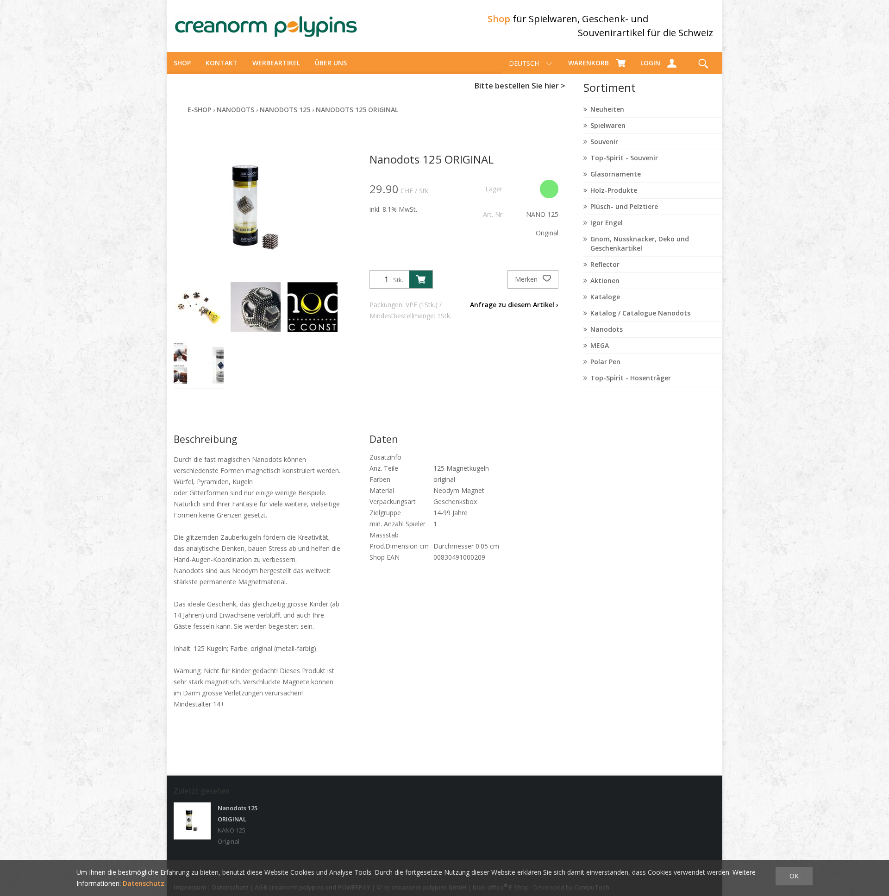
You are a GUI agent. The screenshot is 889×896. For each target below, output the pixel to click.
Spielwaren (608, 125)
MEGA (599, 345)
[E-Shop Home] (266, 26)
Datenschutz (143, 883)
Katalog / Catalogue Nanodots (640, 313)
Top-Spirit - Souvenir (624, 157)
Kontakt (222, 62)
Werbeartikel (276, 62)
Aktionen (605, 280)
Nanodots (606, 329)
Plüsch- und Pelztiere (624, 206)
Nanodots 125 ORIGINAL (357, 109)
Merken (527, 279)
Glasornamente (615, 174)
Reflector (605, 264)
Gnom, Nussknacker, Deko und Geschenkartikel (639, 243)
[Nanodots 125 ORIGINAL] (192, 820)
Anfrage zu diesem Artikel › (514, 304)
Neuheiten (607, 109)
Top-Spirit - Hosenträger (630, 377)
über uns (331, 62)
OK (794, 875)
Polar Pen (605, 361)
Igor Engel (606, 222)
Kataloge (605, 296)
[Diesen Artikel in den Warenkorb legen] (420, 279)
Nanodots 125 (285, 109)
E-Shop (199, 109)
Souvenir (604, 141)
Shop (182, 62)
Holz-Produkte (613, 190)
